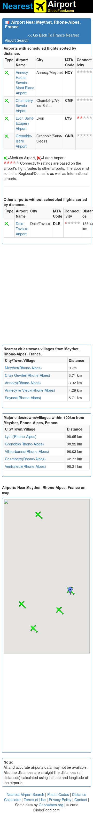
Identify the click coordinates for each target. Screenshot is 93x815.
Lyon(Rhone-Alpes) (20, 436)
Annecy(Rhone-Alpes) (23, 382)
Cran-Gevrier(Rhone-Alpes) (27, 375)
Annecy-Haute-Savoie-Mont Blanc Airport (25, 82)
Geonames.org (51, 804)
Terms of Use (35, 799)
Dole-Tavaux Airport (22, 228)
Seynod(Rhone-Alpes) (23, 397)
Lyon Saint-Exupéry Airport (25, 123)
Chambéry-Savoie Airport (25, 105)
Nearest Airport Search (25, 794)
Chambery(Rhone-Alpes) (25, 458)
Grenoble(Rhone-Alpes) (24, 443)
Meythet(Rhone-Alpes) (23, 367)
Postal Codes (58, 794)
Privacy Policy (60, 799)
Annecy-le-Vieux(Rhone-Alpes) (30, 390)
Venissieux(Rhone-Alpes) (25, 466)
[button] (60, 611)
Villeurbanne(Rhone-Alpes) (27, 451)
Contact (80, 799)
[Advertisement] (46, 295)
